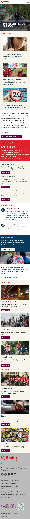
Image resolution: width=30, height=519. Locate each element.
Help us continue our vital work (11, 137)
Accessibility (18, 489)
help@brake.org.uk (10, 157)
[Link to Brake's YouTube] (15, 474)
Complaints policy (20, 495)
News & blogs (5, 483)
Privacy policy (15, 492)
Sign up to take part (8, 249)
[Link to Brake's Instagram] (12, 474)
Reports (13, 483)
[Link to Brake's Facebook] (2, 474)
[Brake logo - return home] (5, 2)
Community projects (12, 208)
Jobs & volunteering (6, 489)
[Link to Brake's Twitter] (5, 474)
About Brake (4, 481)
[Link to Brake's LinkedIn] (9, 474)
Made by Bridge (5, 516)
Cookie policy (5, 492)
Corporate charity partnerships (10, 486)
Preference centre (6, 497)
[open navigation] (28, 2)
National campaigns (12, 224)
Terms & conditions (6, 495)
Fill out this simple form (8, 154)
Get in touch (14, 481)
